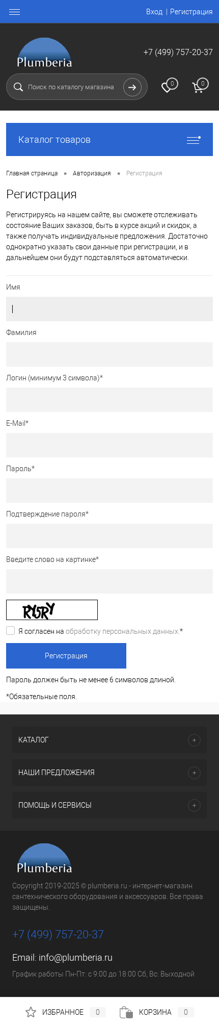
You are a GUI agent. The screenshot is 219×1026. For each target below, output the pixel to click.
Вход (154, 12)
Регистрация (191, 12)
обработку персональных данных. (123, 631)
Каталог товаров (54, 139)
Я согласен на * (100, 631)
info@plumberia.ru (76, 957)
